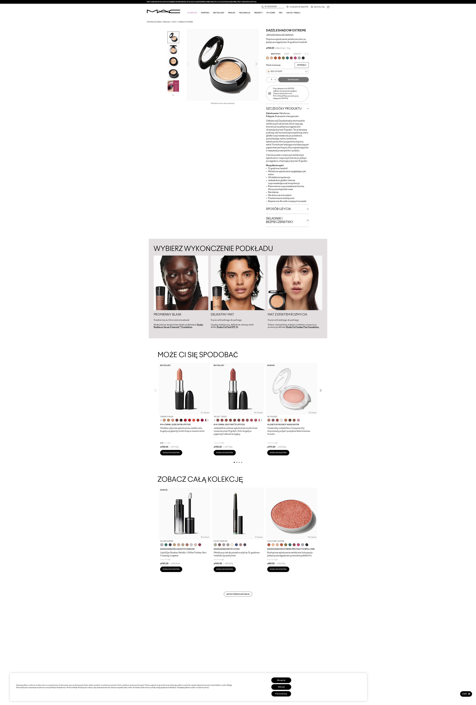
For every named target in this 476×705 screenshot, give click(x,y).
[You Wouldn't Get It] (255, 420)
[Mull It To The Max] (222, 420)
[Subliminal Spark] (240, 544)
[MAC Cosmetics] (163, 11)
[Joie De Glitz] (283, 57)
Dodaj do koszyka (171, 452)
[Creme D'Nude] (164, 420)
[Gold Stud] (232, 544)
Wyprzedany (293, 80)
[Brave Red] (185, 420)
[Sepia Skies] (294, 420)
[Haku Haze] (223, 544)
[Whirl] (234, 420)
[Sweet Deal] (243, 420)
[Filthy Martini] (215, 544)
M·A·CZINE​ (271, 13)
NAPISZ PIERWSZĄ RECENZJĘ (238, 594)
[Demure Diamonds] (228, 544)
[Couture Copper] (279, 57)
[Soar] (238, 420)
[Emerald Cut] (287, 57)
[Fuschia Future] (199, 544)
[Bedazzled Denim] (236, 544)
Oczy (173, 22)
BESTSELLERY (218, 13)
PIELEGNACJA (244, 13)
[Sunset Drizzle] (273, 420)
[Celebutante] (295, 57)
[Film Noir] (181, 420)
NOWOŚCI (205, 13)
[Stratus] (298, 420)
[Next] (207, 420)
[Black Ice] (244, 544)
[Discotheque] (299, 57)
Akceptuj (281, 680)
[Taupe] (226, 420)
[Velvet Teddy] (217, 420)
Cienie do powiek (185, 22)
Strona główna (154, 22)
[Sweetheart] (198, 420)
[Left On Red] (189, 420)
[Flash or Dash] (174, 544)
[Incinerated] (291, 57)
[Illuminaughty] (303, 57)
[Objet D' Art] (275, 57)
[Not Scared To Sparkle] (195, 544)
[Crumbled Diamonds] (191, 544)
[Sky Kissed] (268, 420)
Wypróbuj (301, 65)
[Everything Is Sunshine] (178, 544)
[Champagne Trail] (182, 544)
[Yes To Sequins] (271, 57)
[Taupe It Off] (219, 544)
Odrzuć (281, 687)
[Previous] (162, 420)
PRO (281, 13)
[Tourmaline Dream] (170, 544)
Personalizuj (281, 694)
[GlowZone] (290, 420)
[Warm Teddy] (230, 420)
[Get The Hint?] (251, 420)
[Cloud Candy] (277, 420)
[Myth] (172, 420)
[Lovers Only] (202, 420)
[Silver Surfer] (161, 544)
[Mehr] (247, 420)
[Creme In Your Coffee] (176, 420)
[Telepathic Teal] (166, 544)
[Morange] (193, 420)
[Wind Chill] (281, 420)
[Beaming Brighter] (187, 544)
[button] (466, 694)
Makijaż (166, 22)
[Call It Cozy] (168, 420)
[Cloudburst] (285, 420)
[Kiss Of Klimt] (267, 57)
